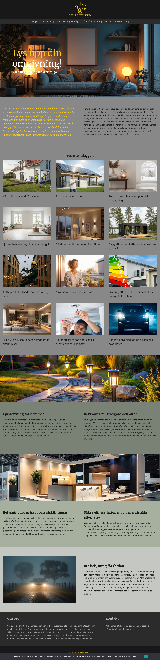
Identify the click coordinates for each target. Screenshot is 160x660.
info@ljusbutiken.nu (121, 629)
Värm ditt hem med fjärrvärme (21, 196)
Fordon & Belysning (119, 21)
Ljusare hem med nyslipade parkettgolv (26, 244)
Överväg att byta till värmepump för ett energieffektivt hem (132, 294)
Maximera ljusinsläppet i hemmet (75, 292)
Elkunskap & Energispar (94, 21)
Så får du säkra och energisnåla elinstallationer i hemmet (75, 341)
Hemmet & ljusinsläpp (68, 21)
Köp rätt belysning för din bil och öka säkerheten (131, 341)
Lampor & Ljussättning (42, 21)
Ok (146, 656)
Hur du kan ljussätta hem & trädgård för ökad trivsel (26, 341)
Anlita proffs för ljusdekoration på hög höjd (25, 294)
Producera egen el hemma (72, 196)
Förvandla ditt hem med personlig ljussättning (129, 198)
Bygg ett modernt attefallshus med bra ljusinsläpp (132, 246)
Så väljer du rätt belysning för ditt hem (79, 244)
